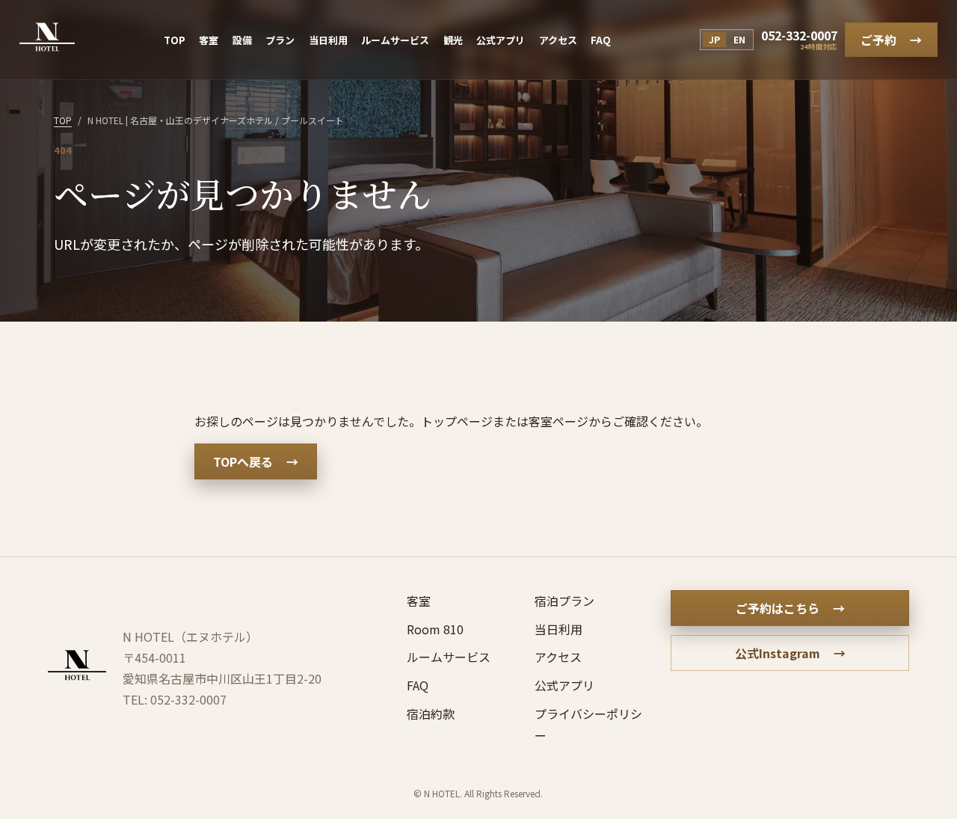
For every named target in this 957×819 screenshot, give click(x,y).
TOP (174, 40)
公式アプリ (500, 40)
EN (739, 39)
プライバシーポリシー (588, 724)
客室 (208, 40)
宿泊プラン (564, 601)
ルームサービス (395, 40)
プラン (280, 40)
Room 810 (435, 629)
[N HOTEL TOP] (47, 39)
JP (714, 39)
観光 (453, 40)
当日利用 (328, 40)
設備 (242, 40)
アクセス (558, 40)
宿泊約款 (431, 714)
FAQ (601, 40)
